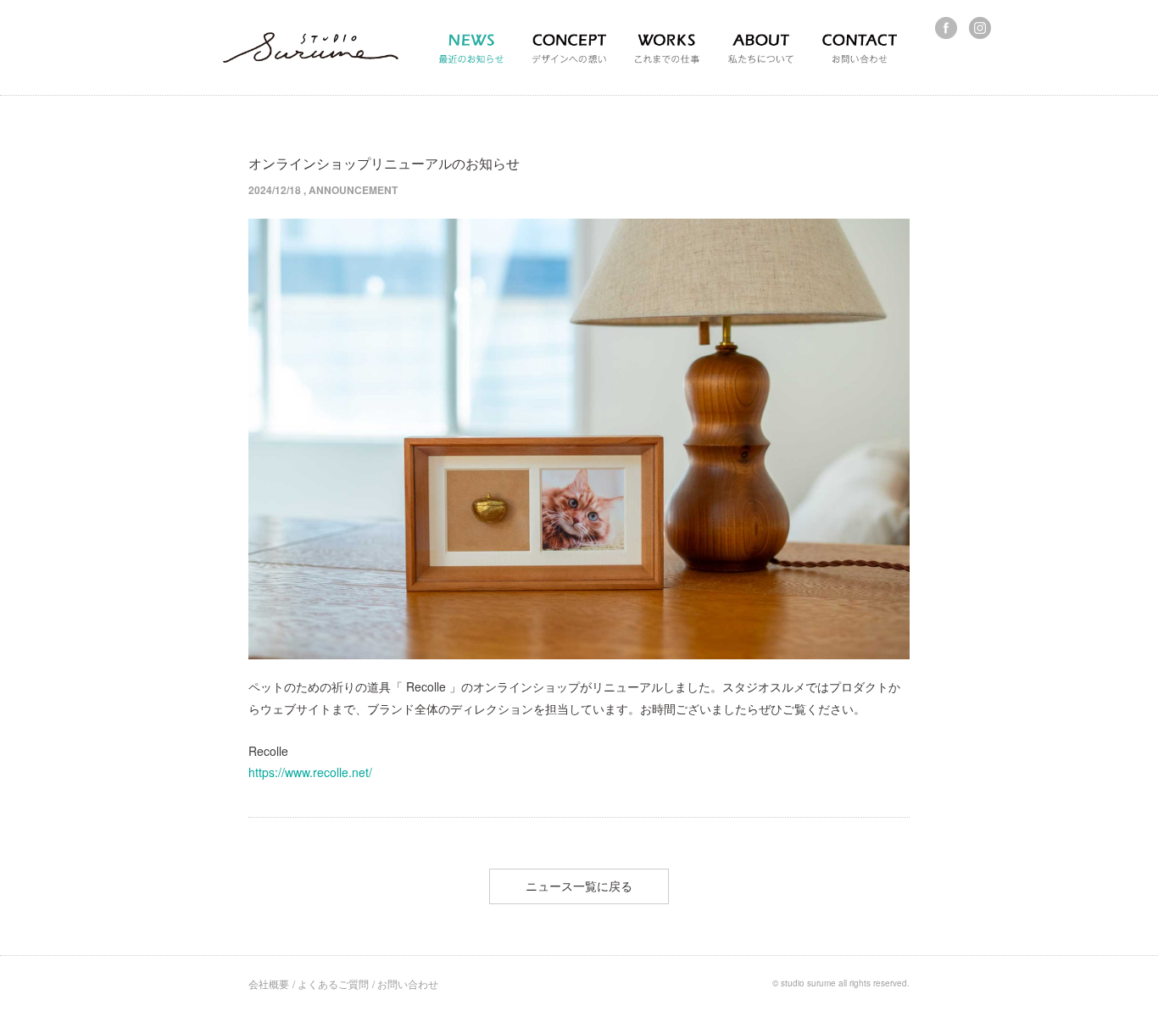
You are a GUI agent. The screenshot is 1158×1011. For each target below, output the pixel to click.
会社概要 (268, 983)
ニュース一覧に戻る (579, 885)
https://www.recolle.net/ (310, 772)
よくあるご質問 (333, 983)
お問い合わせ (407, 983)
